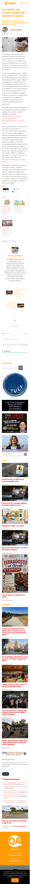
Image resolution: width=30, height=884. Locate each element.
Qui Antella (13, 241)
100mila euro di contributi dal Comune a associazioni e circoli (7, 229)
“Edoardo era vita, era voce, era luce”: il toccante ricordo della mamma (14, 686)
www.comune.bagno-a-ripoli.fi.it (14, 155)
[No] (28, 877)
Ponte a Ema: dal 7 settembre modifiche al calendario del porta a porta (14, 504)
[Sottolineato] (7, 344)
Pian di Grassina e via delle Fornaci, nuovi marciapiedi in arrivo (13, 480)
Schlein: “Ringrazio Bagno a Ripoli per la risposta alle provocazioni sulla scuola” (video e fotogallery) (14, 742)
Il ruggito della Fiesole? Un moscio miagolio (16, 786)
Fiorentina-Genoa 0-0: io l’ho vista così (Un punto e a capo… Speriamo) (16, 795)
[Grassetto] (3, 344)
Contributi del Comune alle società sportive (18, 207)
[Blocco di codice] (17, 344)
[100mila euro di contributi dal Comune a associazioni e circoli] (7, 223)
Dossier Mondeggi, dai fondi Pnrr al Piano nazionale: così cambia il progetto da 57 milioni (15, 659)
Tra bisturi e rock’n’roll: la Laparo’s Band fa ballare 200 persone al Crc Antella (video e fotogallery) (14, 712)
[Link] (19, 344)
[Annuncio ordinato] (11, 344)
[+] (23, 344)
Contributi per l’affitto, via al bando (13, 526)
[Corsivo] (5, 344)
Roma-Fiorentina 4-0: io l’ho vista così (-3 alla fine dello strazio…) (15, 801)
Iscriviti (6, 774)
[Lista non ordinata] (13, 344)
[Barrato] (9, 344)
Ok (15, 880)
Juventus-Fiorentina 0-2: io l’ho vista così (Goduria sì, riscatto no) (15, 791)
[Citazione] (15, 344)
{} (21, 344)
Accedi (26, 333)
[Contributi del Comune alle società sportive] (19, 202)
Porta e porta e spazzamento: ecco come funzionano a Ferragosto (14, 549)
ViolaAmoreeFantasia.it (12, 779)
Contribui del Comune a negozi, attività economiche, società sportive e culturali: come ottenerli (7, 210)
